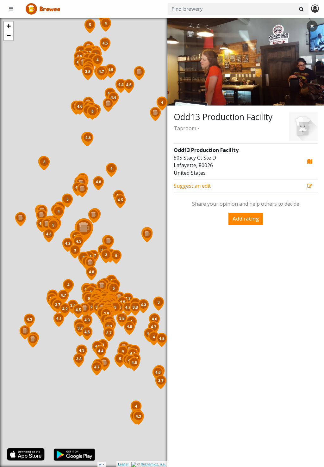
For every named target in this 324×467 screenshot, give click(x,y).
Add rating (246, 218)
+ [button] (9, 26)
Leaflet (123, 463)
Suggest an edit (192, 185)
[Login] (315, 9)
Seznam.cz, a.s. (153, 463)
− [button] (9, 35)
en (100, 464)
